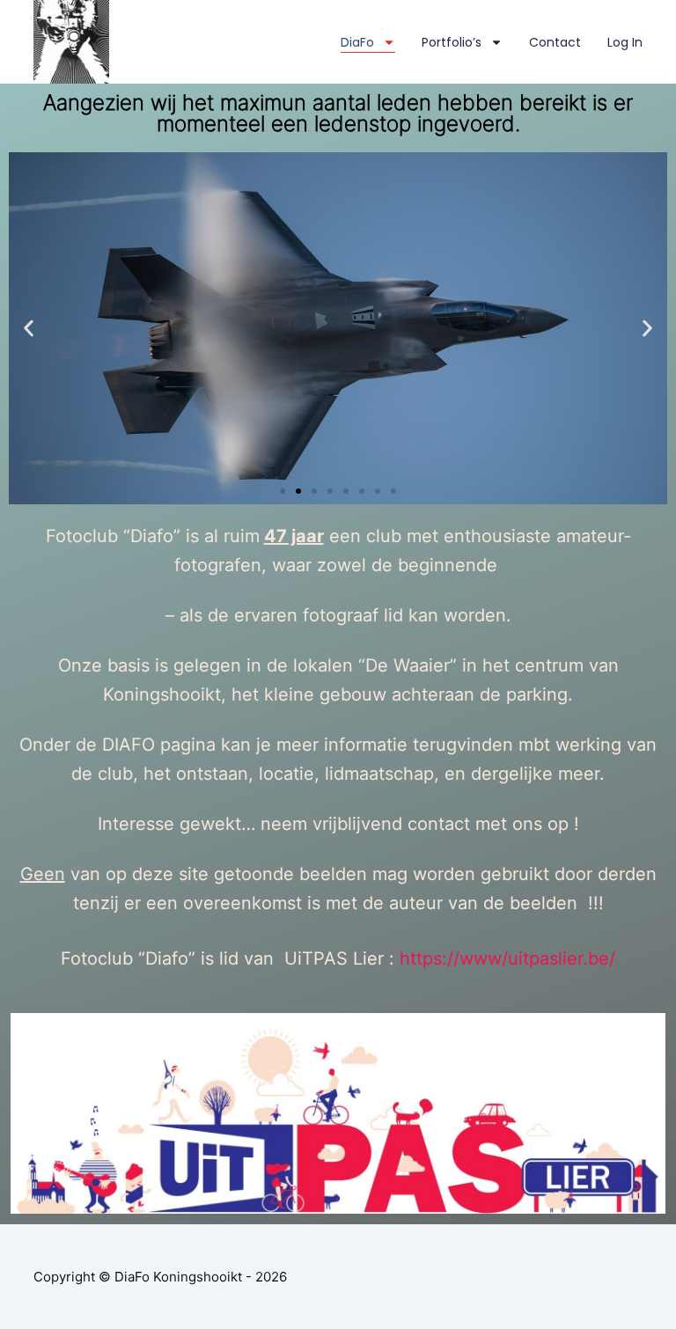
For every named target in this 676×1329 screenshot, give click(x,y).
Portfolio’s (451, 42)
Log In (625, 42)
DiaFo (357, 42)
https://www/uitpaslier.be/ (507, 958)
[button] (282, 491)
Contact (555, 42)
